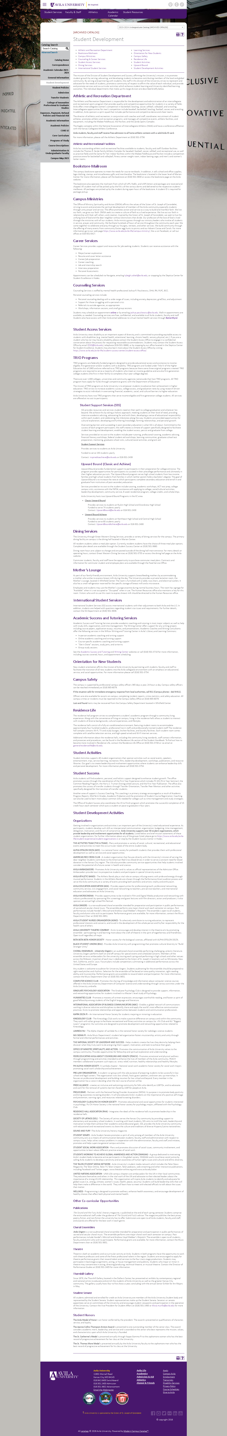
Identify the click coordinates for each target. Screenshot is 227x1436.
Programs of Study (59, 140)
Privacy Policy (169, 1386)
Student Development (57, 82)
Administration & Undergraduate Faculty (57, 151)
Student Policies (60, 87)
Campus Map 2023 (60, 158)
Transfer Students (60, 97)
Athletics (93, 12)
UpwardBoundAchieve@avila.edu (112, 524)
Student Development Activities (148, 68)
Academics (142, 1373)
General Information (58, 77)
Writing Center (121, 652)
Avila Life (141, 1370)
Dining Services (85, 65)
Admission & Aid (145, 1377)
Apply (165, 1370)
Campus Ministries (86, 56)
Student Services (53, 12)
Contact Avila (169, 1373)
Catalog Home (62, 60)
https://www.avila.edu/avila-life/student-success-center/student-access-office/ (109, 350)
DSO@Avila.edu (95, 345)
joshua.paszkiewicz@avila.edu (144, 312)
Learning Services (142, 50)
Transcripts (168, 1380)
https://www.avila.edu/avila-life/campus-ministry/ (126, 231)
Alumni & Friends (146, 1383)
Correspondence (60, 65)
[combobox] (151, 27)
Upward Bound (141, 65)
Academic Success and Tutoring (95, 652)
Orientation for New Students (147, 53)
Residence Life (140, 59)
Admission (63, 92)
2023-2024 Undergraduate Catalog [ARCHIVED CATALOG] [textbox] (143, 27)
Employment (169, 1377)
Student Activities (142, 62)
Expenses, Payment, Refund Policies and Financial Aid (54, 114)
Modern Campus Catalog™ (136, 1431)
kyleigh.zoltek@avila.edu (135, 275)
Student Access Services (89, 62)
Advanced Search (49, 52)
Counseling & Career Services (91, 59)
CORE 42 (65, 130)
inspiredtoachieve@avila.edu (103, 457)
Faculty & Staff (73, 12)
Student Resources (133, 12)
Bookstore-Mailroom (88, 53)
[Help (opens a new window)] (182, 34)
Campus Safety (141, 56)
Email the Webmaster (104, 1390)
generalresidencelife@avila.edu (88, 745)
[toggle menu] (44, 4)
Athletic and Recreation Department (95, 50)
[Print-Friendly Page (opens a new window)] (178, 34)
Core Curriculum (60, 135)
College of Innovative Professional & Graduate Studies (56, 105)
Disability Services (171, 1383)
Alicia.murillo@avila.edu (163, 1305)
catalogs (85, 1431)
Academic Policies (60, 125)
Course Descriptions (59, 145)
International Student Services (92, 68)
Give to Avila (169, 1392)
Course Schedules (171, 1389)
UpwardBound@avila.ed (108, 510)
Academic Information (57, 120)
